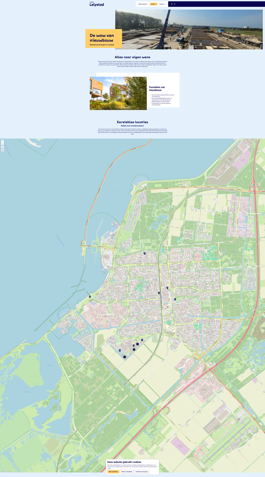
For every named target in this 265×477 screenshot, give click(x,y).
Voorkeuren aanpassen (142, 471)
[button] (90, 297)
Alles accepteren (113, 471)
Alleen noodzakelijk (126, 471)
